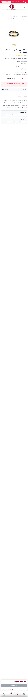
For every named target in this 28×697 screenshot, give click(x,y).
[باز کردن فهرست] (24, 7)
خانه (26, 16)
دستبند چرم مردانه (14, 16)
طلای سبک (17, 122)
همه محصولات (14, 114)
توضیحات (25, 96)
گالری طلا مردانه (10, 122)
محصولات (22, 16)
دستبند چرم (23, 122)
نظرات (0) (19, 96)
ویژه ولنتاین (7, 114)
